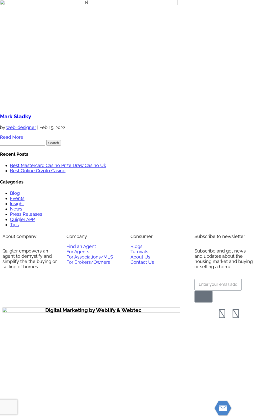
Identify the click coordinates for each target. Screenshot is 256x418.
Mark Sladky (15, 116)
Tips (14, 224)
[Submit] (203, 296)
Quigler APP (22, 219)
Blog (15, 193)
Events (17, 198)
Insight (17, 203)
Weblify (106, 310)
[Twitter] (236, 314)
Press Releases (26, 214)
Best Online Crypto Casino (38, 170)
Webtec (132, 310)
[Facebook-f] (222, 314)
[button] (127, 3)
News (16, 209)
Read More (11, 137)
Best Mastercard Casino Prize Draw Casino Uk (58, 165)
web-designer (21, 127)
